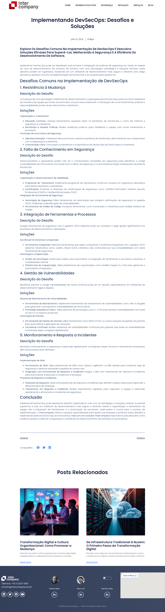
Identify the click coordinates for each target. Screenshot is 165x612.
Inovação (123, 5)
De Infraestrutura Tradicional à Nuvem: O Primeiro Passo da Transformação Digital (115, 545)
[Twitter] (10, 594)
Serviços (138, 5)
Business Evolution (86, 5)
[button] (38, 447)
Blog (150, 5)
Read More (25, 562)
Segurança (107, 5)
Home (68, 5)
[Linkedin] (3, 594)
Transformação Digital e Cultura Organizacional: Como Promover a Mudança (45, 545)
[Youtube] (22, 594)
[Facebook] (16, 594)
